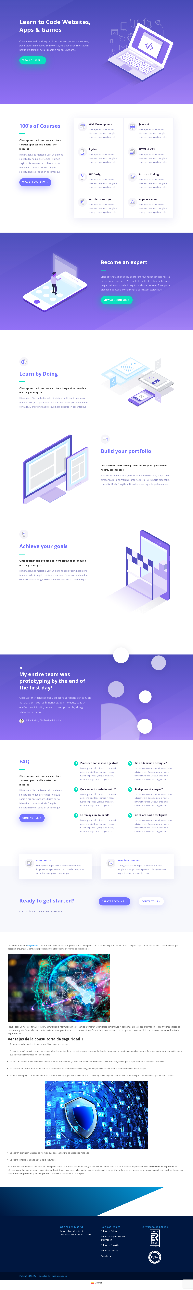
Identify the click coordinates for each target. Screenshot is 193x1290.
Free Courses (44, 860)
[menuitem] (96, 1283)
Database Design (100, 199)
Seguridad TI (33, 945)
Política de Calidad (109, 1231)
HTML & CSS (147, 149)
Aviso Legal (106, 1256)
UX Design (95, 174)
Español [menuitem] (98, 1282)
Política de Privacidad (110, 1245)
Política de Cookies (109, 1250)
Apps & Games (148, 199)
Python (93, 149)
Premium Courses (129, 860)
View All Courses (33, 182)
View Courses (31, 60)
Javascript (145, 124)
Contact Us (30, 817)
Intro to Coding (149, 174)
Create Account (113, 901)
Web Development (100, 124)
